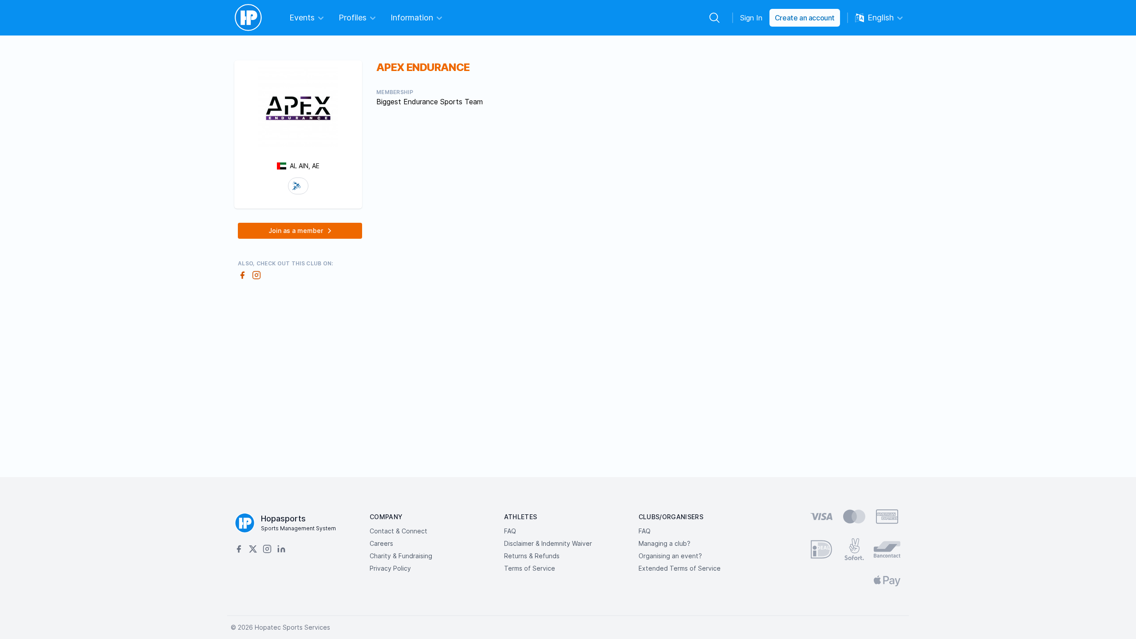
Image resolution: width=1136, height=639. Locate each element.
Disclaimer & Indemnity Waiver (548, 543)
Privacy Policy (390, 568)
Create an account (805, 17)
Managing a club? (664, 543)
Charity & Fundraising (401, 556)
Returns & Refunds (532, 556)
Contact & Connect (398, 531)
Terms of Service (529, 568)
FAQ (510, 531)
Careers (381, 543)
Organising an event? (670, 556)
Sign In (751, 17)
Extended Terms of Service (680, 568)
